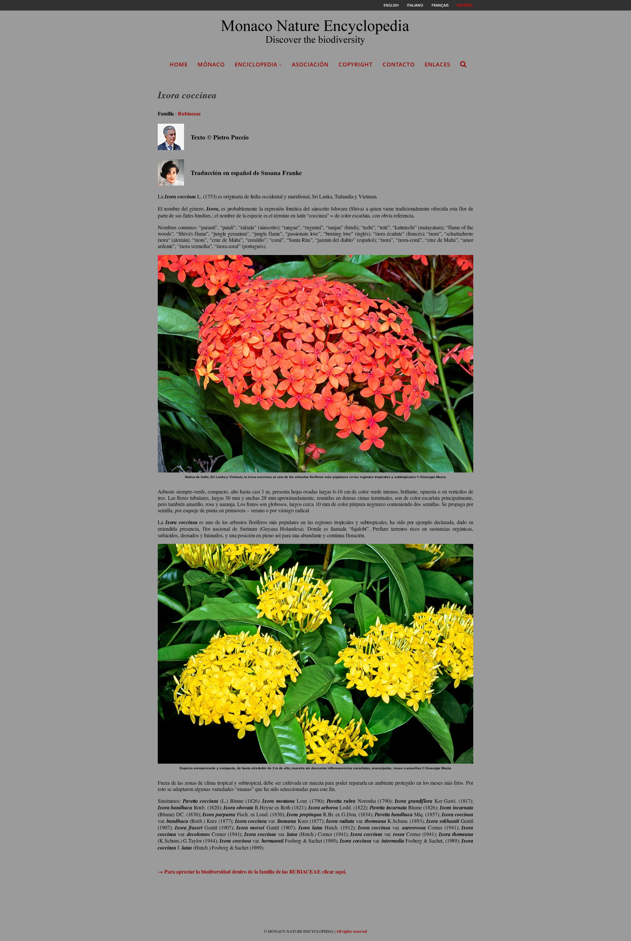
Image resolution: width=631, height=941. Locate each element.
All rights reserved (351, 931)
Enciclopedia (256, 64)
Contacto (399, 64)
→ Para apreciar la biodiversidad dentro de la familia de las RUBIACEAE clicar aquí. (252, 871)
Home (179, 64)
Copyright (356, 64)
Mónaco (211, 64)
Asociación (310, 64)
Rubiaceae (189, 113)
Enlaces (437, 64)
